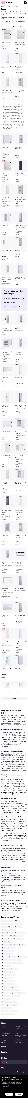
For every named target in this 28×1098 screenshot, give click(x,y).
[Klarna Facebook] (4, 1072)
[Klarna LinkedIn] (11, 1072)
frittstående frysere (19, 721)
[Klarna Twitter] (17, 1072)
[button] (11, 66)
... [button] (12, 6)
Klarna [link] (2, 6)
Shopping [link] (8, 6)
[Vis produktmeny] (25, 9)
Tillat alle (19, 1094)
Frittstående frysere (6, 754)
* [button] (19, 98)
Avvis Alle (9, 1094)
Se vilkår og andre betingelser (13, 128)
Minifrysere (4, 801)
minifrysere (17, 723)
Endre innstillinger (14, 1089)
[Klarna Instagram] (24, 1072)
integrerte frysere (6, 723)
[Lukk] (25, 1077)
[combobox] (22, 26)
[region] (14, 1086)
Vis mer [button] (14, 698)
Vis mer (25, 14)
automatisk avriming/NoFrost (17, 819)
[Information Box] (10, 26)
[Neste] (24, 21)
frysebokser (9, 721)
